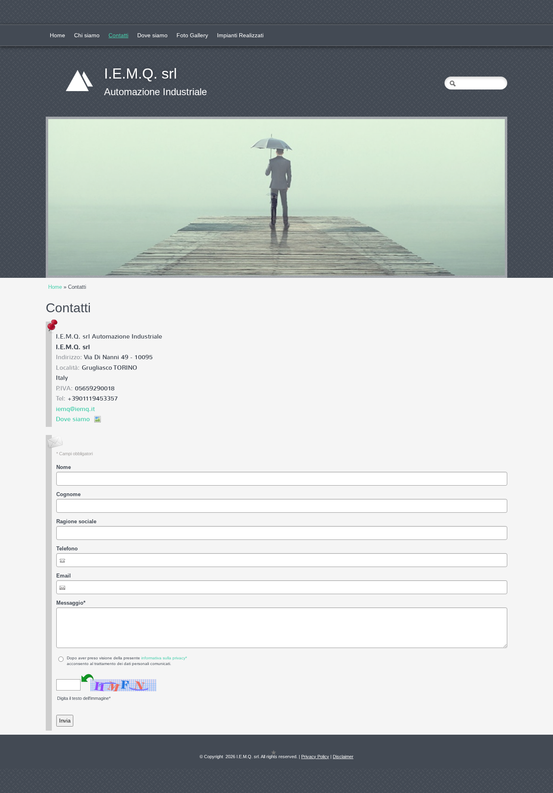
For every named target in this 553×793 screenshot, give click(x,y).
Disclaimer (343, 756)
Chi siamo (87, 35)
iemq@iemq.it (75, 409)
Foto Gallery (192, 35)
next (482, 197)
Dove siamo (152, 35)
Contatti (118, 35)
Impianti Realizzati (240, 35)
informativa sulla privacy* (164, 658)
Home (57, 35)
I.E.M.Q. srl (140, 73)
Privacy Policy (315, 756)
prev (70, 197)
